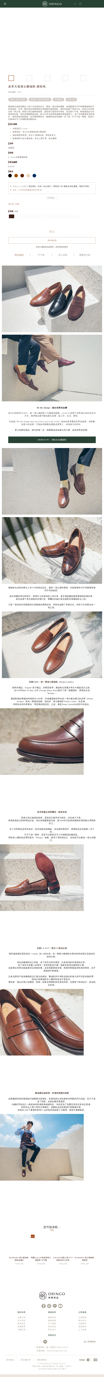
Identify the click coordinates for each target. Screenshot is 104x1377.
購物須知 (52, 1317)
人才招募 (82, 1330)
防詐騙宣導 (26, 1360)
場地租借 (82, 1327)
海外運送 (52, 1327)
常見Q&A (52, 1330)
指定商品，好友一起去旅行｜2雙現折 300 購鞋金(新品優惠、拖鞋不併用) (51, 186)
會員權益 (10, 1360)
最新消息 (21, 1323)
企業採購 (82, 1317)
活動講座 (82, 1323)
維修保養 (52, 1320)
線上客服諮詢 (89, 1342)
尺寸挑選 (52, 1323)
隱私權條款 (42, 1360)
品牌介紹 (21, 1317)
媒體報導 (21, 1327)
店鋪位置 (21, 1330)
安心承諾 (21, 1320)
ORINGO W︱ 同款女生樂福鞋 (52, 440)
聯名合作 (82, 1320)
